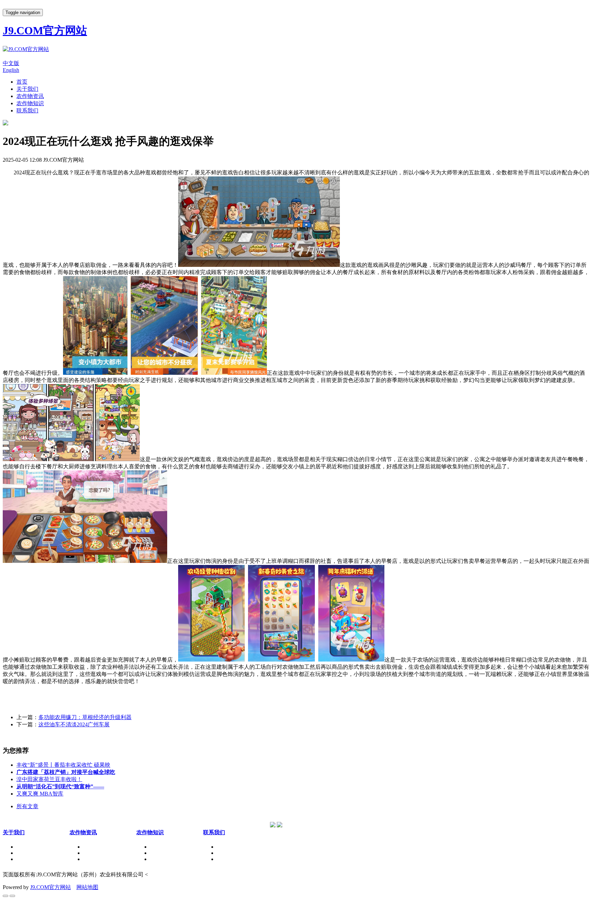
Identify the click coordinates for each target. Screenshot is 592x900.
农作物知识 (30, 103)
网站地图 (87, 887)
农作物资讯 (30, 96)
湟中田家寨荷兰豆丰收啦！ (49, 779)
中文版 (11, 63)
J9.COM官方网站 (50, 887)
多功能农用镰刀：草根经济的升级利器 (85, 717)
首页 (21, 82)
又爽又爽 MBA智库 (39, 794)
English (11, 70)
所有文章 (27, 806)
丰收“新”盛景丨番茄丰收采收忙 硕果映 (63, 765)
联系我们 (27, 110)
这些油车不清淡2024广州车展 (74, 724)
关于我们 (27, 89)
